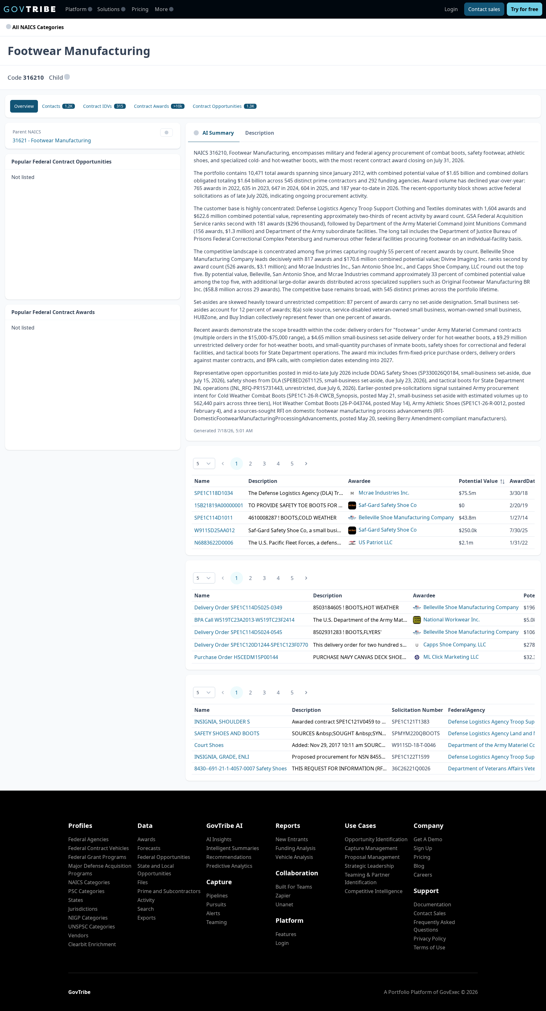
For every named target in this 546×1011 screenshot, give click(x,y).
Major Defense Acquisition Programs (99, 869)
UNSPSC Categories (91, 926)
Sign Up (423, 848)
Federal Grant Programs (97, 857)
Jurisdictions (83, 908)
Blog (419, 865)
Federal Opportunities (163, 857)
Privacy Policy (430, 938)
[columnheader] (481, 481)
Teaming (216, 922)
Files (142, 882)
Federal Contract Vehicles (98, 848)
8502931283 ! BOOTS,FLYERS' (347, 632)
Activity (146, 900)
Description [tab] (259, 132)
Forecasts (149, 848)
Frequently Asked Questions (434, 926)
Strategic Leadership (369, 865)
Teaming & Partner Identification (367, 878)
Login (451, 9)
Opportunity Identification (376, 839)
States (75, 900)
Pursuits (216, 904)
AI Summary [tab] (218, 132)
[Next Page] (306, 463)
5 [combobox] (198, 463)
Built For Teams (294, 886)
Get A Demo (428, 839)
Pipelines (217, 895)
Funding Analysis (296, 848)
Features (286, 934)
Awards (146, 839)
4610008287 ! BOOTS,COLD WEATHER (292, 517)
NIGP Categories (88, 917)
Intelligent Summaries (232, 848)
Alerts (213, 913)
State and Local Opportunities (155, 869)
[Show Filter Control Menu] (166, 132)
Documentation (432, 904)
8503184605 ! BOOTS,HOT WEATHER (356, 607)
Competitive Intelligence (374, 891)
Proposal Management (372, 857)
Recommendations (229, 857)
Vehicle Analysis (294, 857)
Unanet (284, 904)
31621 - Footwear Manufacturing (52, 140)
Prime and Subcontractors (169, 891)
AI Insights (219, 839)
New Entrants (292, 839)
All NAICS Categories (37, 27)
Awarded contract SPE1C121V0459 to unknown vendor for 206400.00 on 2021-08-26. (339, 721)
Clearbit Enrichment (92, 944)
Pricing (140, 9)
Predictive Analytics (229, 865)
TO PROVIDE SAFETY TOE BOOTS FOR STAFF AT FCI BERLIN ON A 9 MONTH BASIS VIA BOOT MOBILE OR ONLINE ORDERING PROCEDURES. (295, 505)
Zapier (283, 895)
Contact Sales (430, 913)
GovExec (450, 992)
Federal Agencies (88, 839)
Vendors (78, 935)
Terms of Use (429, 947)
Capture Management (371, 848)
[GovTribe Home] (29, 9)
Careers (423, 874)
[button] (67, 77)
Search (145, 908)
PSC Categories (86, 891)
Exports (146, 917)
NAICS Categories (89, 882)
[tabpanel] (363, 291)
